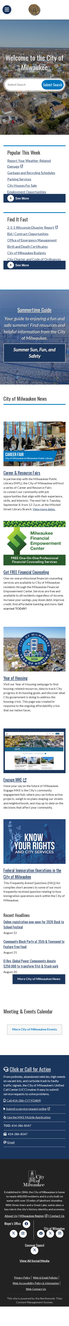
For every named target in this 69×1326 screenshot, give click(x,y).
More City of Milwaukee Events (34, 1029)
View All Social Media (34, 1260)
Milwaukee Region (31, 1216)
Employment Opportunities (26, 192)
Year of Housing (15, 678)
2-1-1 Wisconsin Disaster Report (30, 227)
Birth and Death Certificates (27, 247)
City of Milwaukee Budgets (26, 253)
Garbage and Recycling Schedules (31, 173)
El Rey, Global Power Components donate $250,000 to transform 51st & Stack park (30, 963)
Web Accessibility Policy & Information (36, 1283)
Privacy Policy (22, 1277)
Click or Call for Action (30, 1069)
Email (11, 1142)
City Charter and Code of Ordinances (34, 259)
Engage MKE (12, 779)
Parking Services (19, 179)
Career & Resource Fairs (21, 472)
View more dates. (44, 509)
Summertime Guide (34, 309)
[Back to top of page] (61, 1317)
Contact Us (56, 1216)
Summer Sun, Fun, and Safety (34, 353)
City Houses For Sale (22, 186)
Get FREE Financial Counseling (26, 572)
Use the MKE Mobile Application (29, 1117)
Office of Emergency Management (32, 240)
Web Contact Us (36, 1289)
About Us (11, 1216)
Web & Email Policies (45, 1277)
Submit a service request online (26, 1109)
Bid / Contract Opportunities (27, 234)
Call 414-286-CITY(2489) (24, 1100)
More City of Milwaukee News (38, 979)
